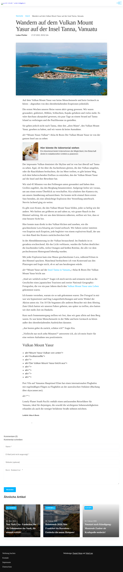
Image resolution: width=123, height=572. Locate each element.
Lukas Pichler (21, 35)
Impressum (6, 562)
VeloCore (89, 553)
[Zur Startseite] (13, 3)
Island (27, 16)
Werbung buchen (8, 553)
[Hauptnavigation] (118, 3)
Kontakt (5, 558)
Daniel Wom (77, 553)
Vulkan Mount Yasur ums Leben (83, 286)
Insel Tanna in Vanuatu (59, 269)
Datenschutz (7, 567)
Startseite (19, 16)
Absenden (10, 490)
